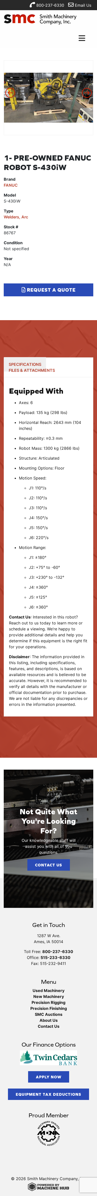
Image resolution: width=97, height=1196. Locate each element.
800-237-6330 (49, 5)
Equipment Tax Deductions (48, 1094)
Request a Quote (51, 290)
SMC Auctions (48, 1014)
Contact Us (48, 865)
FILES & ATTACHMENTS (32, 370)
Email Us (82, 5)
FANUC (11, 185)
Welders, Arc (16, 216)
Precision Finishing (48, 1008)
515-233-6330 (55, 957)
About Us (49, 1020)
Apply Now (48, 1077)
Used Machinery (48, 990)
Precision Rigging (48, 1002)
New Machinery (48, 996)
